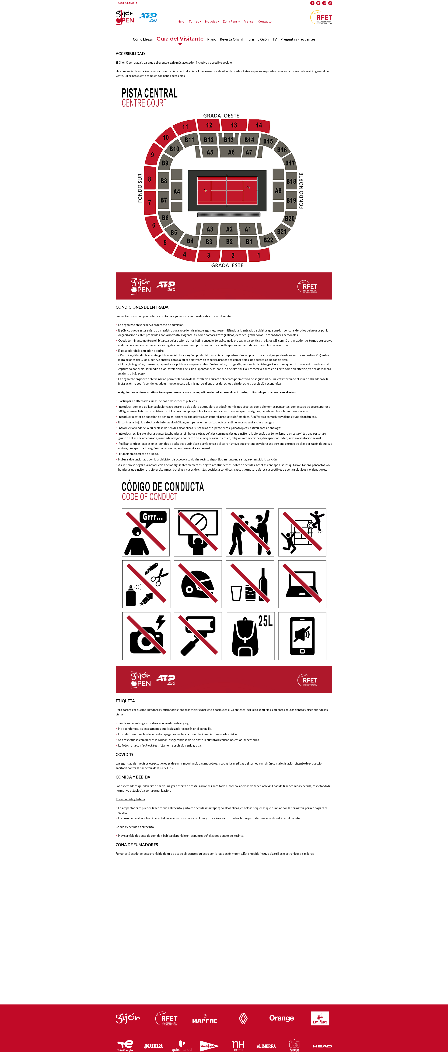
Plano (211, 39)
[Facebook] (312, 3)
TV (274, 39)
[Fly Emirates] (320, 1017)
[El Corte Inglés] (210, 1045)
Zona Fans (230, 21)
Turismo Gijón (258, 39)
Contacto (265, 21)
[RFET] (321, 23)
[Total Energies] (125, 1045)
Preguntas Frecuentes (297, 39)
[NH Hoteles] (238, 1045)
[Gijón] (128, 1017)
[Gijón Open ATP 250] (125, 17)
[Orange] (282, 1017)
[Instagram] (324, 3)
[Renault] (243, 1017)
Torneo (194, 21)
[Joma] (153, 1045)
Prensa (248, 21)
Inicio (180, 21)
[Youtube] (330, 3)
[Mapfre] (204, 1018)
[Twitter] (318, 3)
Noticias (211, 21)
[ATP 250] (147, 19)
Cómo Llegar (143, 39)
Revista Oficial (231, 39)
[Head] (322, 1045)
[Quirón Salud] (181, 1045)
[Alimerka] (266, 1045)
